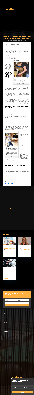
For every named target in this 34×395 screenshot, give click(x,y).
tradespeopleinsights (14, 40)
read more (6, 255)
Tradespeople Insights (11, 248)
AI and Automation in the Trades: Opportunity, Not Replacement (9, 270)
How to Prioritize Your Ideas (9, 246)
